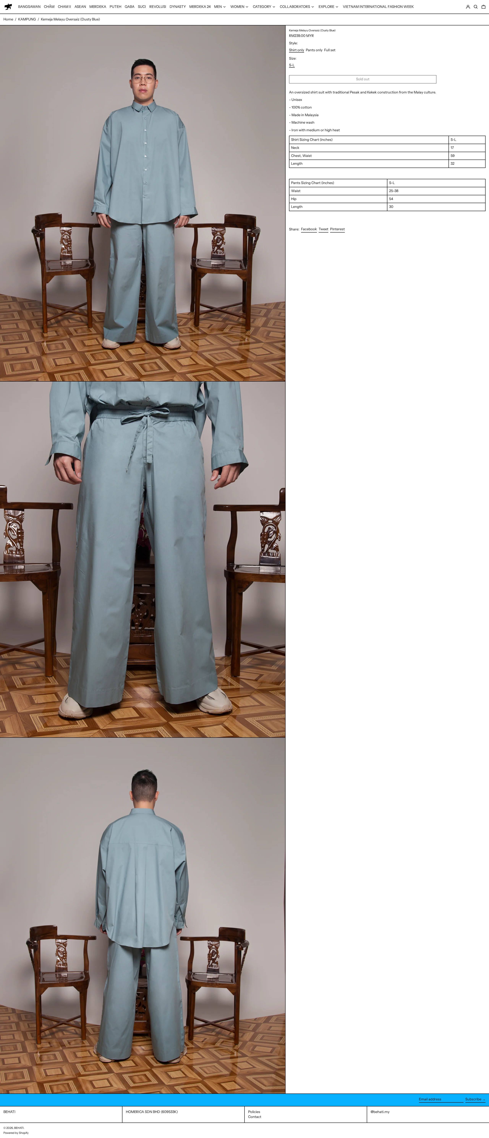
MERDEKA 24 (200, 7)
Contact (254, 1117)
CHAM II (64, 7)
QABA (129, 7)
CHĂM (49, 7)
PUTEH (115, 7)
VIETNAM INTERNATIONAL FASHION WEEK (378, 7)
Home (8, 19)
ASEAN (80, 7)
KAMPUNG (27, 19)
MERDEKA (97, 7)
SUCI (142, 7)
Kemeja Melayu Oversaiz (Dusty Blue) (70, 19)
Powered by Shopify (16, 1133)
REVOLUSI (157, 7)
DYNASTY (178, 7)
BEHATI (9, 1112)
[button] (476, 7)
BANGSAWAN (29, 7)
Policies (254, 1112)
